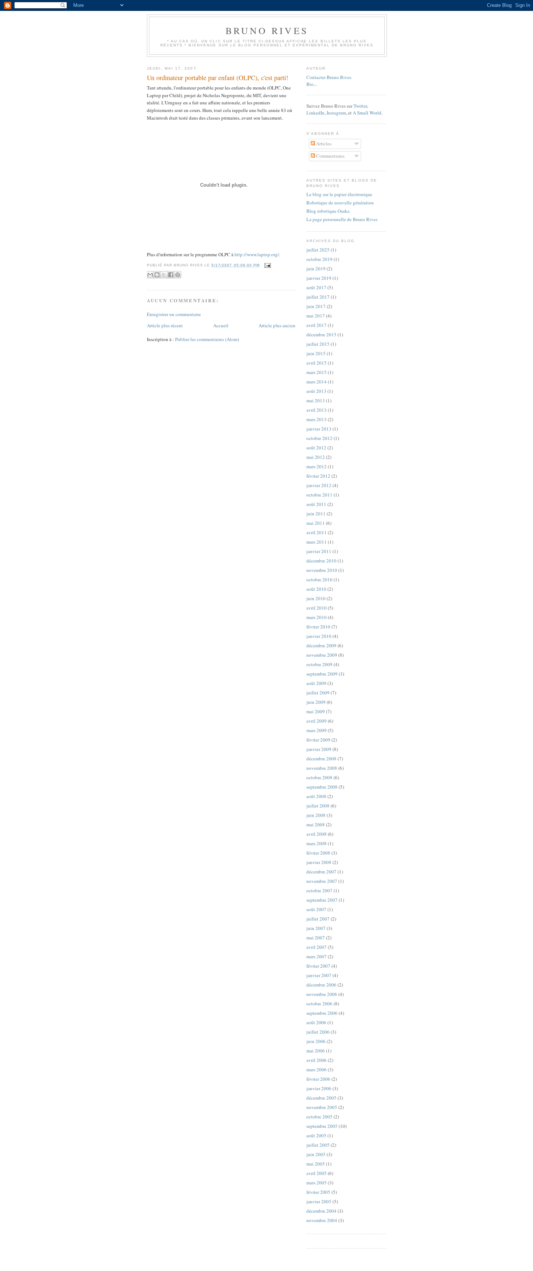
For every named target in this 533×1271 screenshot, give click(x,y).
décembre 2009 (321, 645)
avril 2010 (316, 608)
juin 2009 (316, 702)
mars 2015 (316, 372)
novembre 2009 (321, 655)
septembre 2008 (322, 787)
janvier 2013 (318, 428)
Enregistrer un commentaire (174, 314)
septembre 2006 (322, 1013)
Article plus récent (165, 325)
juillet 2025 (318, 249)
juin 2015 (316, 353)
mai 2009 (315, 711)
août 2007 (316, 909)
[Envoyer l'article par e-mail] (266, 265)
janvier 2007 (318, 975)
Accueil (220, 325)
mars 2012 (316, 466)
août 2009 (316, 683)
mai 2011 (315, 523)
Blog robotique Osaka (328, 211)
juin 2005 (316, 1154)
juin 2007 (316, 928)
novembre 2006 (321, 994)
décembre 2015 (321, 334)
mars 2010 (316, 617)
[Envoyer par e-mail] (150, 274)
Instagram (336, 112)
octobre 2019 (319, 259)
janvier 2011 (318, 551)
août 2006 (316, 1022)
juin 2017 (316, 306)
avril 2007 (316, 947)
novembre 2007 (321, 881)
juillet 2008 (318, 805)
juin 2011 (316, 513)
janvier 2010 (318, 636)
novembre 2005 (321, 1107)
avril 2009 (316, 721)
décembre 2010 (321, 560)
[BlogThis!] (157, 274)
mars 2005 (316, 1182)
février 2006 (318, 1079)
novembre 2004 (321, 1220)
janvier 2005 (318, 1201)
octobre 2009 (319, 664)
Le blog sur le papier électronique (339, 194)
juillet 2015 (318, 344)
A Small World (367, 112)
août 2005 (316, 1135)
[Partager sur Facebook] (170, 274)
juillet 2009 (318, 692)
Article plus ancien (277, 325)
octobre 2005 (319, 1116)
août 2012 (316, 447)
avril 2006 (316, 1060)
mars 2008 (316, 843)
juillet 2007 (318, 918)
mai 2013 (315, 400)
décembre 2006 (321, 984)
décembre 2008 (321, 758)
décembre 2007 (321, 871)
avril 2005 (316, 1173)
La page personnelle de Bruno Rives (341, 219)
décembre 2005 (321, 1098)
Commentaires (329, 156)
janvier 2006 (318, 1088)
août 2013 (316, 391)
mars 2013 (316, 419)
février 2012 (318, 476)
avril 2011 (316, 532)
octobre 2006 (319, 1003)
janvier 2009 (318, 749)
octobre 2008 (319, 777)
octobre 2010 (319, 579)
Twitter (360, 106)
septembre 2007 (322, 900)
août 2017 (316, 287)
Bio (310, 84)
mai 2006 (315, 1050)
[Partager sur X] (164, 274)
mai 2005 (315, 1163)
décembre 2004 (321, 1211)
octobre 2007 (319, 890)
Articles (323, 143)
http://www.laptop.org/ (257, 254)
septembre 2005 (322, 1126)
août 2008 (316, 796)
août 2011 (316, 504)
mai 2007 (315, 937)
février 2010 (318, 626)
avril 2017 (316, 325)
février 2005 (318, 1192)
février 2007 (318, 966)
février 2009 (318, 739)
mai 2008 (315, 824)
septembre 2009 (322, 673)
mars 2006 (316, 1069)
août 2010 (316, 589)
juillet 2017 (318, 297)
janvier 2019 (318, 278)
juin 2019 (316, 268)
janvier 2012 (318, 485)
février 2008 (318, 853)
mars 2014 (316, 381)
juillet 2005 (318, 1145)
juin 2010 (316, 598)
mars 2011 (316, 542)
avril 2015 (316, 363)
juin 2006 (316, 1041)
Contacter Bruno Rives (328, 77)
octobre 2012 (319, 438)
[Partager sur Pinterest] (177, 274)
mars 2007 (316, 956)
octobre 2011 (319, 494)
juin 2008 (316, 815)
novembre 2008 (321, 768)
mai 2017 (315, 315)
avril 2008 (316, 834)
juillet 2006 (318, 1032)
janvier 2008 (318, 862)
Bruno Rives (267, 30)
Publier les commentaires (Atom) (207, 339)
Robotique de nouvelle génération (340, 202)
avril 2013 (316, 410)
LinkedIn (315, 112)
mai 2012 (315, 457)
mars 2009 (316, 730)
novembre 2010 (321, 570)
